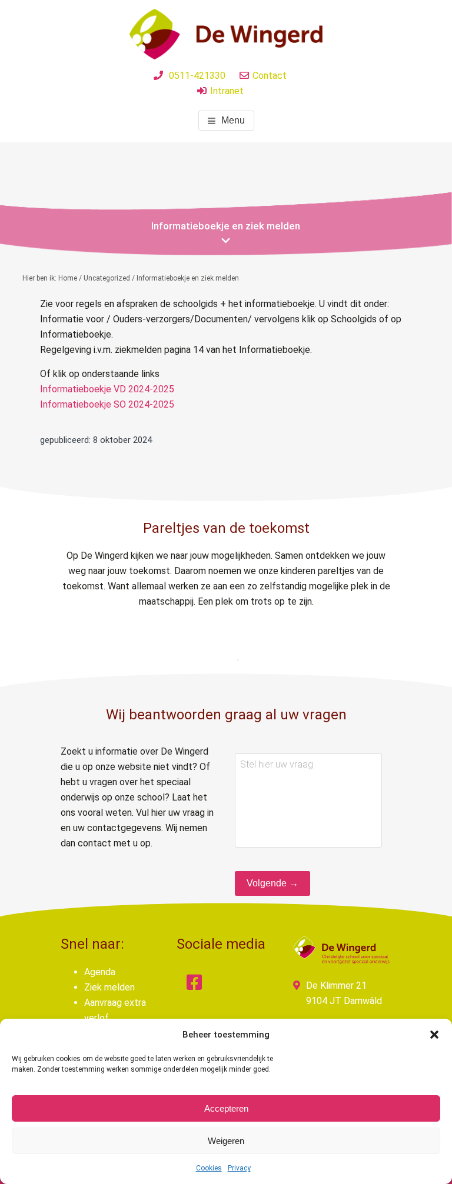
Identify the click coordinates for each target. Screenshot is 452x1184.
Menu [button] (233, 120)
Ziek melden (109, 987)
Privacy (239, 1168)
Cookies (209, 1168)
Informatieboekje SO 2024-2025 (107, 404)
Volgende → (272, 883)
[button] (434, 1034)
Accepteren (226, 1108)
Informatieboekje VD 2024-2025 (107, 389)
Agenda (99, 972)
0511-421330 (197, 75)
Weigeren (226, 1141)
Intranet (227, 90)
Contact (269, 75)
